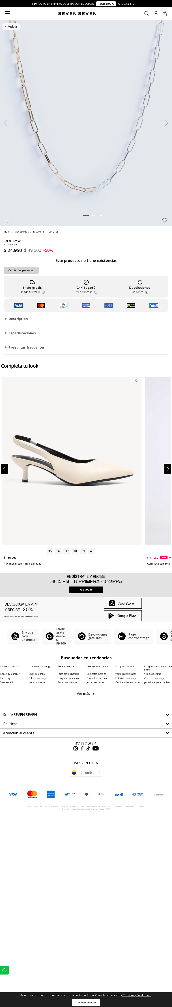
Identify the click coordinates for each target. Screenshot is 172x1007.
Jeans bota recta (37, 682)
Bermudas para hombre (99, 678)
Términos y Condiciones (136, 995)
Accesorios (22, 231)
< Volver (11, 26)
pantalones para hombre (157, 682)
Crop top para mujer (154, 678)
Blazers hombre (66, 666)
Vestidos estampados (125, 673)
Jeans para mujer (95, 682)
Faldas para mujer (38, 678)
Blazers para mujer (9, 673)
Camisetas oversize (96, 673)
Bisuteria (38, 231)
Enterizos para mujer (126, 678)
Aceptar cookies (86, 1002)
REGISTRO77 (106, 4)
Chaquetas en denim (98, 666)
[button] (156, 13)
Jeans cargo (5, 678)
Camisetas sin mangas (40, 666)
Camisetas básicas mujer (127, 682)
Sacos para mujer (37, 673)
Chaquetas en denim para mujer (158, 668)
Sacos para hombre (67, 682)
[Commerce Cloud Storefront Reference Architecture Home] (77, 13)
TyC (132, 4)
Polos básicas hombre (68, 673)
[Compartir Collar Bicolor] (7, 220)
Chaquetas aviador (125, 666)
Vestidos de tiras (152, 673)
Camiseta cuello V (9, 666)
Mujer (7, 231)
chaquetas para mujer (69, 678)
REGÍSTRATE (86, 590)
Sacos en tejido (7, 682)
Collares (53, 231)
